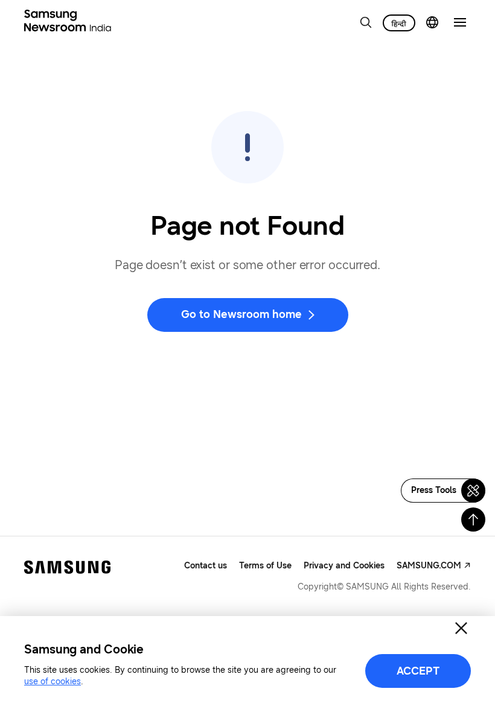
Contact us (205, 566)
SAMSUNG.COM (429, 566)
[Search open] (366, 22)
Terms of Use (265, 566)
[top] (473, 519)
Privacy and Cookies (344, 566)
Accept (418, 671)
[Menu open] (460, 22)
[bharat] (399, 22)
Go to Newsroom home (241, 314)
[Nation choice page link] (432, 22)
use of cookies (52, 681)
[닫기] (461, 628)
